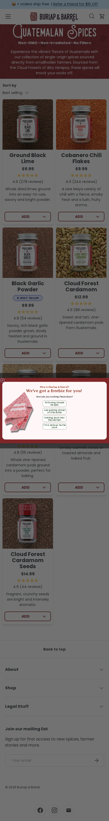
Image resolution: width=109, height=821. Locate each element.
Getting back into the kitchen (54, 419)
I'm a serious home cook (54, 426)
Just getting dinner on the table (54, 411)
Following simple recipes (54, 403)
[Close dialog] (2, 380)
